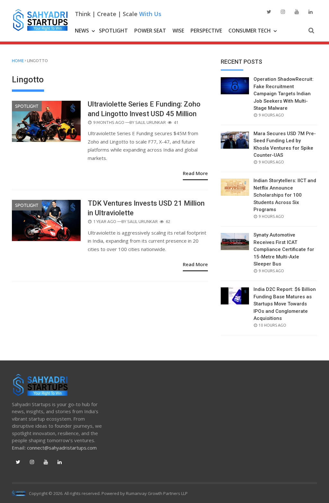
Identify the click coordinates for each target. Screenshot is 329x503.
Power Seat (150, 30)
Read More (195, 173)
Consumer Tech (249, 30)
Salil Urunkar (150, 122)
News (82, 30)
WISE (178, 30)
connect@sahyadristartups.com (62, 447)
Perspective (206, 30)
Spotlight (113, 30)
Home (18, 60)
